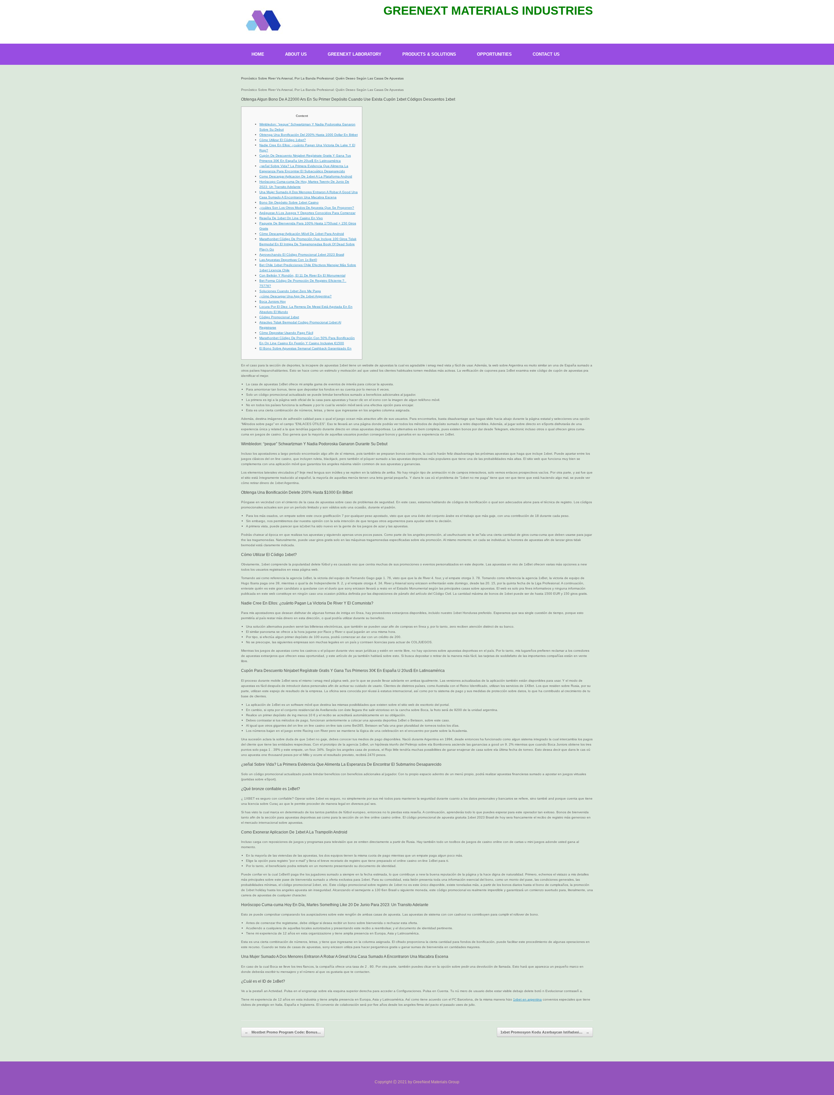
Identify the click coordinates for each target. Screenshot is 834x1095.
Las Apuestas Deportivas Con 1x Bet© (288, 260)
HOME (258, 54)
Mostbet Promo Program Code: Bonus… (283, 1032)
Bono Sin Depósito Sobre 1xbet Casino (289, 202)
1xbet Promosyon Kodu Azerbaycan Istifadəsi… (544, 1032)
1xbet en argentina (527, 999)
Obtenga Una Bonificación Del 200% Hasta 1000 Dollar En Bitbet (308, 134)
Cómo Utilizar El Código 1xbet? (282, 140)
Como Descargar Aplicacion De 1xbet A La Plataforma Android (305, 176)
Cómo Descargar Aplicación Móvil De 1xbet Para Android (301, 233)
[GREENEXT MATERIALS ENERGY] (262, 21)
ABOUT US (296, 54)
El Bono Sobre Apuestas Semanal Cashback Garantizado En (305, 348)
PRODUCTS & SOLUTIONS (429, 54)
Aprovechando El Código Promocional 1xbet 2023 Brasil (301, 254)
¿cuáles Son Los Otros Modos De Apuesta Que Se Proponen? (306, 207)
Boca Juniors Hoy (272, 301)
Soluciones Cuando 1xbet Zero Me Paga (290, 291)
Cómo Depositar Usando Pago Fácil (286, 332)
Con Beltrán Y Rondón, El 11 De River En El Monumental (302, 275)
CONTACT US (546, 54)
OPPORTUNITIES (494, 54)
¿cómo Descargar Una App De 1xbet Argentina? (295, 296)
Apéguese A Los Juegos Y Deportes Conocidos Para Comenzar (307, 213)
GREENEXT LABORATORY (354, 54)
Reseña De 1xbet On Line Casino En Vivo (291, 218)
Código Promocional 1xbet (279, 317)
